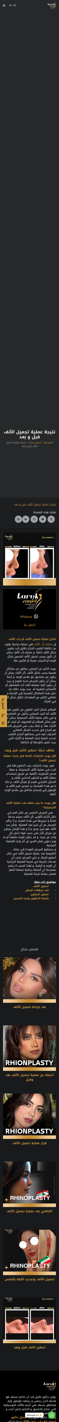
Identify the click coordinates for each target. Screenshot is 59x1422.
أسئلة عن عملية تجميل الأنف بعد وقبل (30, 1077)
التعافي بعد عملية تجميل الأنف (29, 1211)
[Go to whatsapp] (52, 1415)
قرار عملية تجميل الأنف (30, 1143)
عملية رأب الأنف (43, 644)
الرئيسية (48, 442)
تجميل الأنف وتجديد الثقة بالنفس (29, 1279)
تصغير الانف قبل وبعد (29, 1347)
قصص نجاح (35, 442)
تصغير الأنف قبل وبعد (20, 750)
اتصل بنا (29, 625)
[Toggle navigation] (4, 6)
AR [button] (14, 5)
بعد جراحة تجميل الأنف (29, 1007)
